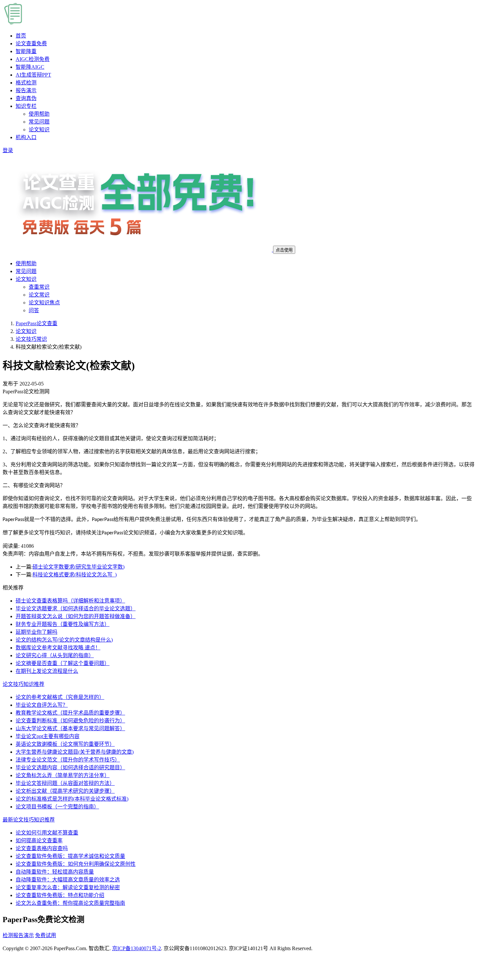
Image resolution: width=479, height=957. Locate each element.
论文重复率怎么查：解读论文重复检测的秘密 (68, 887)
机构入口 (26, 137)
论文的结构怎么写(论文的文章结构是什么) (64, 640)
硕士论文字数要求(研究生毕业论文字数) (78, 567)
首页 (21, 35)
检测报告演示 (18, 935)
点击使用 (284, 250)
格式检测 (26, 82)
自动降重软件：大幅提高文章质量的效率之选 (68, 879)
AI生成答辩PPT (33, 75)
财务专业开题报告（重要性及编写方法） (62, 624)
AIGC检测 (33, 59)
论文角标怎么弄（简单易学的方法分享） (62, 775)
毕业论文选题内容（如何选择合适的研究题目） (70, 767)
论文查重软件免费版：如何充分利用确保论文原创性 (76, 864)
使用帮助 (39, 114)
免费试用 (45, 935)
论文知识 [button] (26, 279)
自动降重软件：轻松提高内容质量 (55, 872)
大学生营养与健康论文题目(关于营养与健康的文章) (75, 752)
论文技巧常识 (31, 339)
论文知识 (39, 129)
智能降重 (26, 51)
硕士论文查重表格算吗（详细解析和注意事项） (70, 600)
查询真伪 (26, 98)
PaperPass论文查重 (36, 323)
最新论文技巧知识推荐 (29, 819)
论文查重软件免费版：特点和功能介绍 (60, 895)
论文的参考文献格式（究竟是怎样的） (60, 697)
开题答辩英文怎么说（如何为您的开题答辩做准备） (76, 616)
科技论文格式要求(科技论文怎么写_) (75, 574)
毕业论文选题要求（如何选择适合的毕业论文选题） (76, 608)
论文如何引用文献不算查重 (47, 832)
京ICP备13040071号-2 (136, 948)
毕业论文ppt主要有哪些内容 (48, 736)
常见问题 (39, 121)
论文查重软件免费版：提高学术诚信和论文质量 (70, 856)
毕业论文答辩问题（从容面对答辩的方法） (65, 783)
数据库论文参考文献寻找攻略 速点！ (58, 647)
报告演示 (26, 90)
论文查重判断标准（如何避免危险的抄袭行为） (70, 720)
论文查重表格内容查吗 (42, 848)
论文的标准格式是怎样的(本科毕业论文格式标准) (72, 799)
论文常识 (39, 294)
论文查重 (31, 43)
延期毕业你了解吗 (36, 632)
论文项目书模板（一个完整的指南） (57, 806)
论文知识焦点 (44, 302)
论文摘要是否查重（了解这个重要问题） (62, 663)
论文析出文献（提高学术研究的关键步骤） (65, 791)
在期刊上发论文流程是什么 (47, 671)
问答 (34, 310)
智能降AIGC (30, 67)
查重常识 (39, 287)
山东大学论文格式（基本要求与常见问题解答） (70, 728)
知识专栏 (26, 106)
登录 (8, 150)
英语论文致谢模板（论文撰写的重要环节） (65, 744)
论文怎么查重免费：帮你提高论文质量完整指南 (70, 903)
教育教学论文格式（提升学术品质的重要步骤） (70, 713)
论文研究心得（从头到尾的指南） (55, 655)
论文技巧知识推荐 (23, 684)
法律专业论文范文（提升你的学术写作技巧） (68, 759)
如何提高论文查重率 (39, 840)
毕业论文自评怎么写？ (42, 705)
